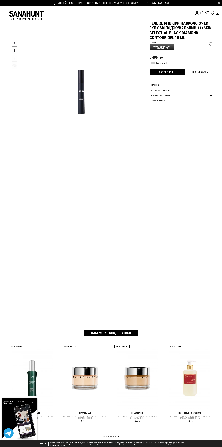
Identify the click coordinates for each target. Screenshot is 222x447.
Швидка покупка (199, 72)
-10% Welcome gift (17, 347)
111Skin (204, 28)
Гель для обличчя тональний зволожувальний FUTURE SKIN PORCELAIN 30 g (84, 417)
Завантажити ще (111, 436)
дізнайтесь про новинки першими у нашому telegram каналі (111, 3)
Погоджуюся (43, 444)
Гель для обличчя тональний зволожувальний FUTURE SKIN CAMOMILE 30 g (137, 417)
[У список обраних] (210, 44)
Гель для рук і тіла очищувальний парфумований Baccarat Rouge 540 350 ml (190, 417)
